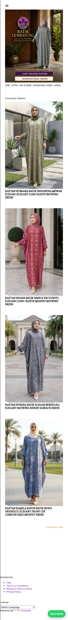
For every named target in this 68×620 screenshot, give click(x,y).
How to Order (25, 85)
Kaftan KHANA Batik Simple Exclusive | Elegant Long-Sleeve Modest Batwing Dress (32, 301)
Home (7, 85)
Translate (25, 610)
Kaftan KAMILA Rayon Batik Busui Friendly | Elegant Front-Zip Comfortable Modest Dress (28, 511)
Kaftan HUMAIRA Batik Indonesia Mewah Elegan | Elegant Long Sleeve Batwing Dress (33, 194)
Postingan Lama (54, 527)
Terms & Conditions (17, 585)
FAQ (8, 582)
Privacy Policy (13, 591)
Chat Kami (56, 614)
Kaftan (14, 85)
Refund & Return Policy (19, 588)
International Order (42, 85)
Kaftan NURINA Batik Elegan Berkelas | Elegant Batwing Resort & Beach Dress (32, 406)
